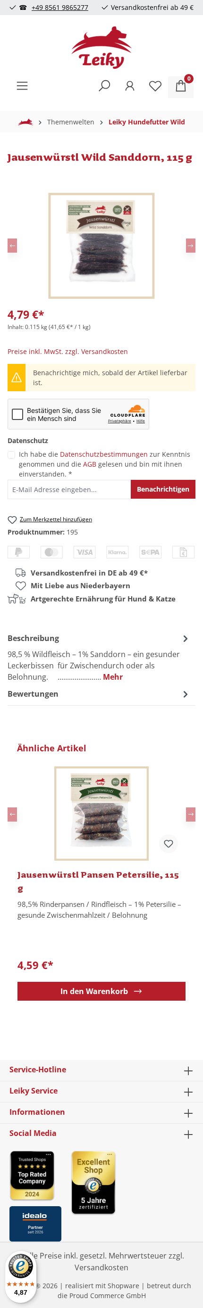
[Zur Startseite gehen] (101, 47)
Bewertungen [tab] (33, 694)
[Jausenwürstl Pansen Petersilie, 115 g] (101, 813)
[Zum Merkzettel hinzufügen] (168, 843)
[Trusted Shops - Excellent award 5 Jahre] (132, 1193)
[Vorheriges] (12, 246)
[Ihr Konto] (130, 87)
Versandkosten (101, 1267)
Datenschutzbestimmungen (104, 454)
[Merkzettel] (155, 87)
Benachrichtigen (163, 489)
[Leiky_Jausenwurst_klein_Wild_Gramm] (101, 246)
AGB (89, 464)
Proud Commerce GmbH (107, 1295)
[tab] (99, 657)
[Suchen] (104, 87)
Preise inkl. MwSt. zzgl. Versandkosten (68, 351)
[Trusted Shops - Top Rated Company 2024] (35, 1175)
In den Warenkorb (94, 991)
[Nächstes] (190, 246)
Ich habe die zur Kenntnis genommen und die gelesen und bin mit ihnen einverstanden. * (104, 464)
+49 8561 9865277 (60, 7)
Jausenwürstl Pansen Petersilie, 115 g (98, 881)
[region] (101, 871)
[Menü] (22, 87)
